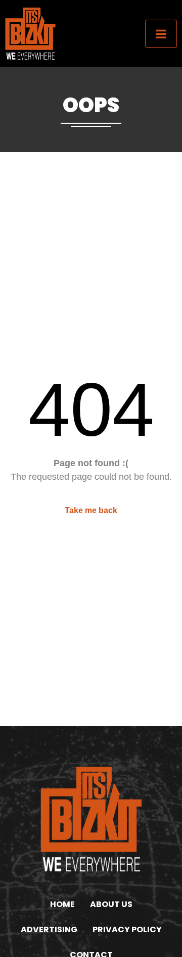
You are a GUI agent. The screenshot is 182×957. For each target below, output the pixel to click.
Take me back (91, 510)
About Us (111, 904)
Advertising (49, 929)
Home (62, 904)
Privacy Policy (127, 929)
